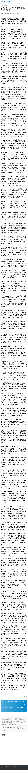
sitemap (17, 766)
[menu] (25, 2)
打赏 (25, 696)
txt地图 (20, 766)
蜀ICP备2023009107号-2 (11, 766)
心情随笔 (5, 5)
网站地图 (23, 766)
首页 (2, 5)
